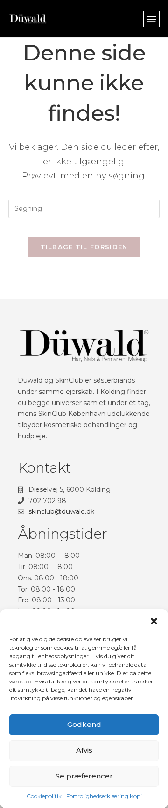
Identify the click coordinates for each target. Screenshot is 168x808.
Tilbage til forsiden (84, 247)
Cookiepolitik (44, 796)
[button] (154, 621)
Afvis (84, 750)
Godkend (84, 724)
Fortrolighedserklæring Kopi (104, 796)
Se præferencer (84, 775)
